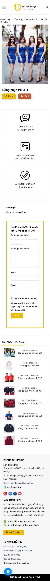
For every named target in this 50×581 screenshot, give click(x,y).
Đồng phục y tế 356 (29, 365)
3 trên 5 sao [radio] (23, 239)
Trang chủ (5, 19)
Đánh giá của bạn (20, 235)
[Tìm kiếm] (47, 7)
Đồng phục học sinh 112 (30, 378)
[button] (4, 7)
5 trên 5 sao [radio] (16, 244)
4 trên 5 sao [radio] (33, 239)
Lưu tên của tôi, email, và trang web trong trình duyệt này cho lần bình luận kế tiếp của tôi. (24, 304)
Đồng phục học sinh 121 (30, 428)
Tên (13, 272)
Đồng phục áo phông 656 (30, 416)
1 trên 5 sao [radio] (11, 239)
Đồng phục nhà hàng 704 (30, 391)
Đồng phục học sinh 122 (30, 441)
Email (14, 285)
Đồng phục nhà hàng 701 (30, 403)
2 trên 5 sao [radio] (16, 239)
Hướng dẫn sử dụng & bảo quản (17, 550)
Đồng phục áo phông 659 (30, 353)
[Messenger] (8, 571)
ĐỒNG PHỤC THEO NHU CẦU (26, 19)
